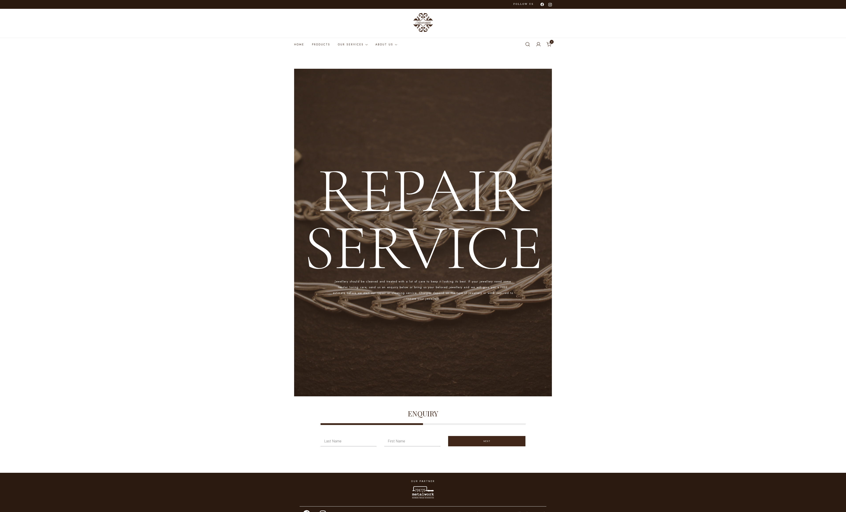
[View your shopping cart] (549, 44)
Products (321, 44)
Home (299, 44)
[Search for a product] (527, 45)
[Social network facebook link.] (542, 4)
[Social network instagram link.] (550, 4)
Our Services (351, 44)
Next (486, 441)
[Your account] (538, 45)
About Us (384, 44)
